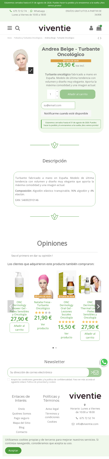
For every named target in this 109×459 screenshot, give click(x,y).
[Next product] (100, 38)
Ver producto (43, 326)
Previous (11, 306)
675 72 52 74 (20, 11)
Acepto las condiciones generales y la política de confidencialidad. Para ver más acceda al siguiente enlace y (53, 380)
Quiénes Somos (21, 413)
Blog (21, 427)
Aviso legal (52, 409)
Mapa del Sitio (21, 422)
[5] (49, 313)
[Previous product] (99, 38)
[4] (46, 313)
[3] (43, 313)
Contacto (21, 432)
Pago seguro (21, 418)
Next (98, 306)
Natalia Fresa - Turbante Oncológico (43, 305)
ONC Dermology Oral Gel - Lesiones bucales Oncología (66, 309)
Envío (21, 409)
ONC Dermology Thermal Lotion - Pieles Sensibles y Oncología (89, 309)
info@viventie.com (87, 424)
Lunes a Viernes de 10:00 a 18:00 (29, 14)
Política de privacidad (37, 382)
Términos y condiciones (52, 415)
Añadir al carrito (78, 94)
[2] (39, 313)
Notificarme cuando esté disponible (66, 113)
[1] (36, 313)
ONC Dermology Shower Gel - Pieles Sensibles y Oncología (19, 308)
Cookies (52, 421)
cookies (52, 382)
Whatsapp (39, 11)
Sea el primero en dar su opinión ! (32, 255)
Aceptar (13, 450)
